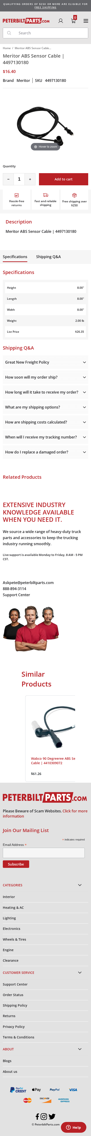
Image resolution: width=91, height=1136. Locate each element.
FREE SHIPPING (45, 7)
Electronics (11, 928)
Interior (9, 897)
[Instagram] (43, 1116)
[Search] (9, 33)
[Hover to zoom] (45, 123)
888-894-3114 (14, 588)
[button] (20, 738)
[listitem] (57, 738)
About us (10, 1071)
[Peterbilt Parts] (26, 21)
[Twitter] (52, 1116)
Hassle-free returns (16, 203)
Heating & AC (13, 907)
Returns (9, 1016)
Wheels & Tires (14, 939)
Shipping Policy (15, 1005)
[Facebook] (37, 1116)
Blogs (7, 1061)
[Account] (60, 21)
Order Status (13, 995)
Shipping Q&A (48, 256)
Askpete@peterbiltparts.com (28, 582)
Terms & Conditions (18, 1037)
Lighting (9, 918)
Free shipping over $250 (74, 203)
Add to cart (64, 179)
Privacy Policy (14, 1026)
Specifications (15, 256)
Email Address (15, 845)
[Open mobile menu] (86, 21)
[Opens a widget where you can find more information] (73, 1128)
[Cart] (73, 21)
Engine (8, 950)
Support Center (16, 594)
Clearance (10, 960)
